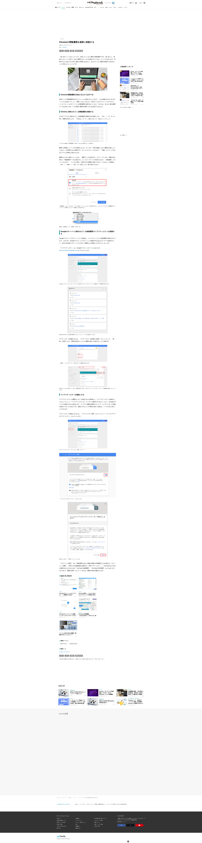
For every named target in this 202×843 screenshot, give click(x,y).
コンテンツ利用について (81, 822)
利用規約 (77, 818)
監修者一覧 (78, 828)
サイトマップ (78, 820)
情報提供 (77, 826)
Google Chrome (73, 643)
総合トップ (57, 7)
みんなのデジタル (89, 7)
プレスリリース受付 (98, 820)
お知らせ (59, 818)
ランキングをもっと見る (125, 107)
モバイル (68, 7)
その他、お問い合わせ (61, 826)
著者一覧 (59, 828)
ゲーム (76, 7)
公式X (106, 7)
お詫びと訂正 (97, 826)
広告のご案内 (59, 824)
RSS (76, 824)
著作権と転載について (61, 820)
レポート (115, 7)
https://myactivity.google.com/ (68, 250)
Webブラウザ (63, 643)
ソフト (80, 797)
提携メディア (97, 822)
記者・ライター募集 (98, 824)
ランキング (102, 7)
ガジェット (81, 7)
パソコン (63, 7)
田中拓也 (65, 47)
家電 (73, 7)
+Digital (69, 797)
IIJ (95, 7)
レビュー (110, 7)
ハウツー (125, 7)
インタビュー (120, 7)
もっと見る (122, 135)
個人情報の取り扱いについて (100, 818)
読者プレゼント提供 (61, 822)
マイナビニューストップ (61, 797)
